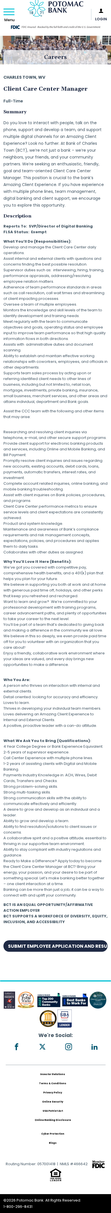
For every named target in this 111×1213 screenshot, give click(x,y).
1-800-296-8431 (17, 1206)
